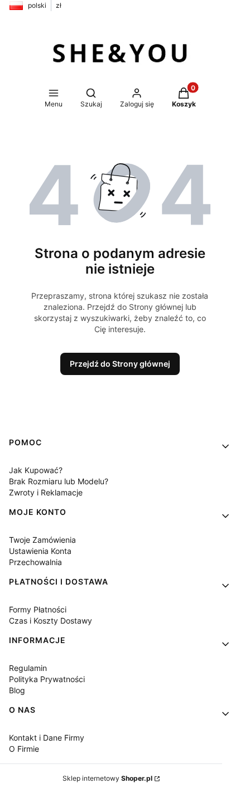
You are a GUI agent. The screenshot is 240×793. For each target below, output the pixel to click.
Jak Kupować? (36, 470)
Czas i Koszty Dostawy (50, 620)
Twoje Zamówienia (42, 539)
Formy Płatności (37, 609)
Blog (17, 690)
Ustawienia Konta (40, 551)
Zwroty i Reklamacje (46, 492)
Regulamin (28, 668)
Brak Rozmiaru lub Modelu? (58, 481)
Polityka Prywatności (47, 679)
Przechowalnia (35, 562)
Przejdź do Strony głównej (120, 363)
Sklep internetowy (107, 778)
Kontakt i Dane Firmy (46, 737)
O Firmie (24, 748)
